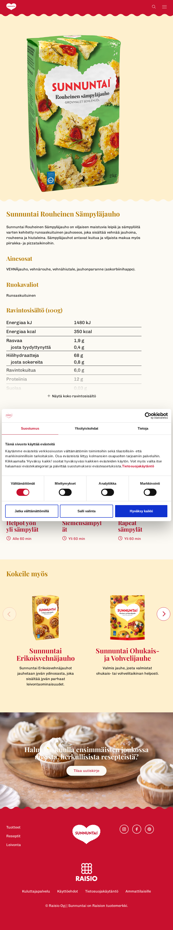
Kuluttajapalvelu (36, 891)
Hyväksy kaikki (141, 511)
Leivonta (13, 845)
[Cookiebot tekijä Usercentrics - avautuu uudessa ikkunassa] (148, 415)
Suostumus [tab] (30, 428)
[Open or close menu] (164, 7)
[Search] (154, 7)
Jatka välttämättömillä (32, 511)
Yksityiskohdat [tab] (86, 428)
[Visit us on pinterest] (149, 829)
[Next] (163, 614)
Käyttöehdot (67, 891)
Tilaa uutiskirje (86, 771)
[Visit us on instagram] (124, 829)
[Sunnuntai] (20, 6)
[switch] (65, 492)
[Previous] (9, 614)
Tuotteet (13, 827)
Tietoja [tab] (143, 428)
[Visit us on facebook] (136, 829)
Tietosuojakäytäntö (101, 891)
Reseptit (13, 836)
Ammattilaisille (138, 891)
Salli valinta (86, 511)
